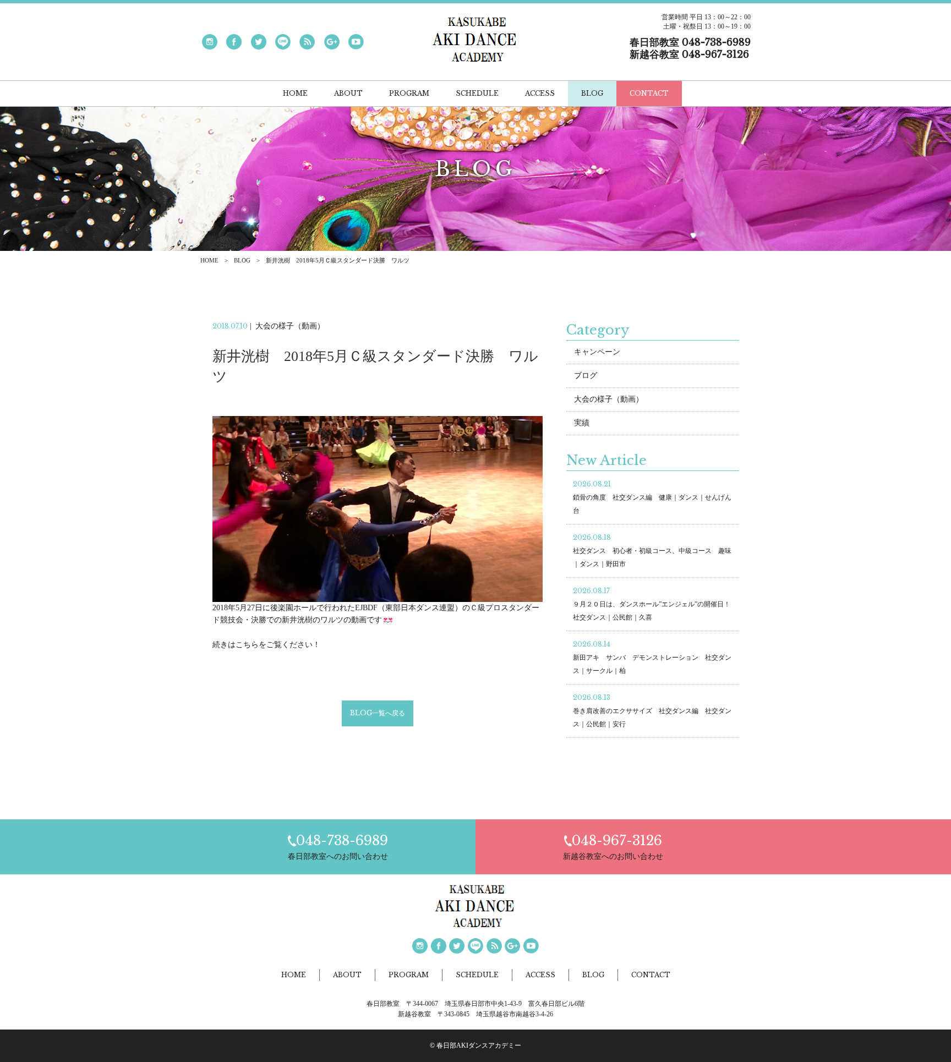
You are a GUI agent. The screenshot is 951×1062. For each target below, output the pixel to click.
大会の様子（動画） (608, 399)
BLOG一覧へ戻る (377, 713)
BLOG (242, 260)
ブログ (585, 375)
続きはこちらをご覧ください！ (266, 645)
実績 (581, 423)
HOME (209, 260)
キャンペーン (597, 352)
